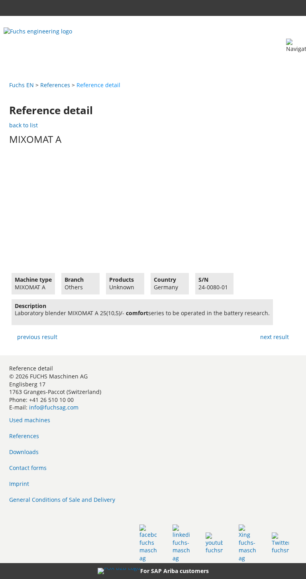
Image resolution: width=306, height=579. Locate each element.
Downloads (24, 452)
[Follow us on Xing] (247, 543)
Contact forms (28, 468)
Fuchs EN (21, 85)
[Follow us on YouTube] (214, 543)
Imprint (19, 483)
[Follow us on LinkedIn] (181, 543)
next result (274, 337)
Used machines (29, 420)
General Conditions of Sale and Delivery (62, 499)
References (55, 85)
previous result (37, 337)
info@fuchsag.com (53, 407)
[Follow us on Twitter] (280, 543)
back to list (23, 125)
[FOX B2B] (119, 571)
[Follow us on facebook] (148, 543)
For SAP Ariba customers (174, 571)
